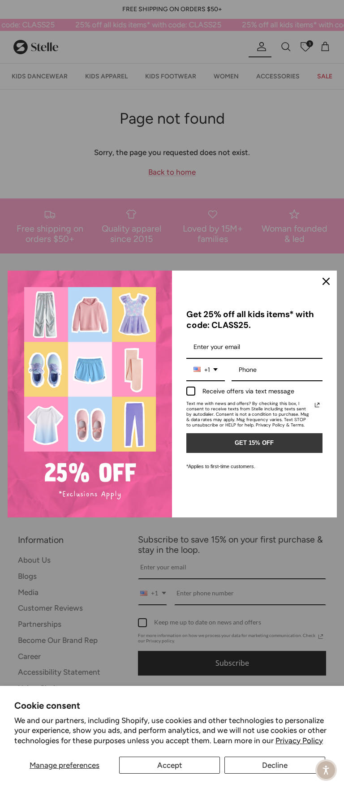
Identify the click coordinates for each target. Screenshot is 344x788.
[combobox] (205, 370)
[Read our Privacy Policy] (317, 405)
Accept (169, 765)
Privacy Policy (299, 740)
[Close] (326, 281)
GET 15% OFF (254, 442)
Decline (275, 765)
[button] (326, 770)
